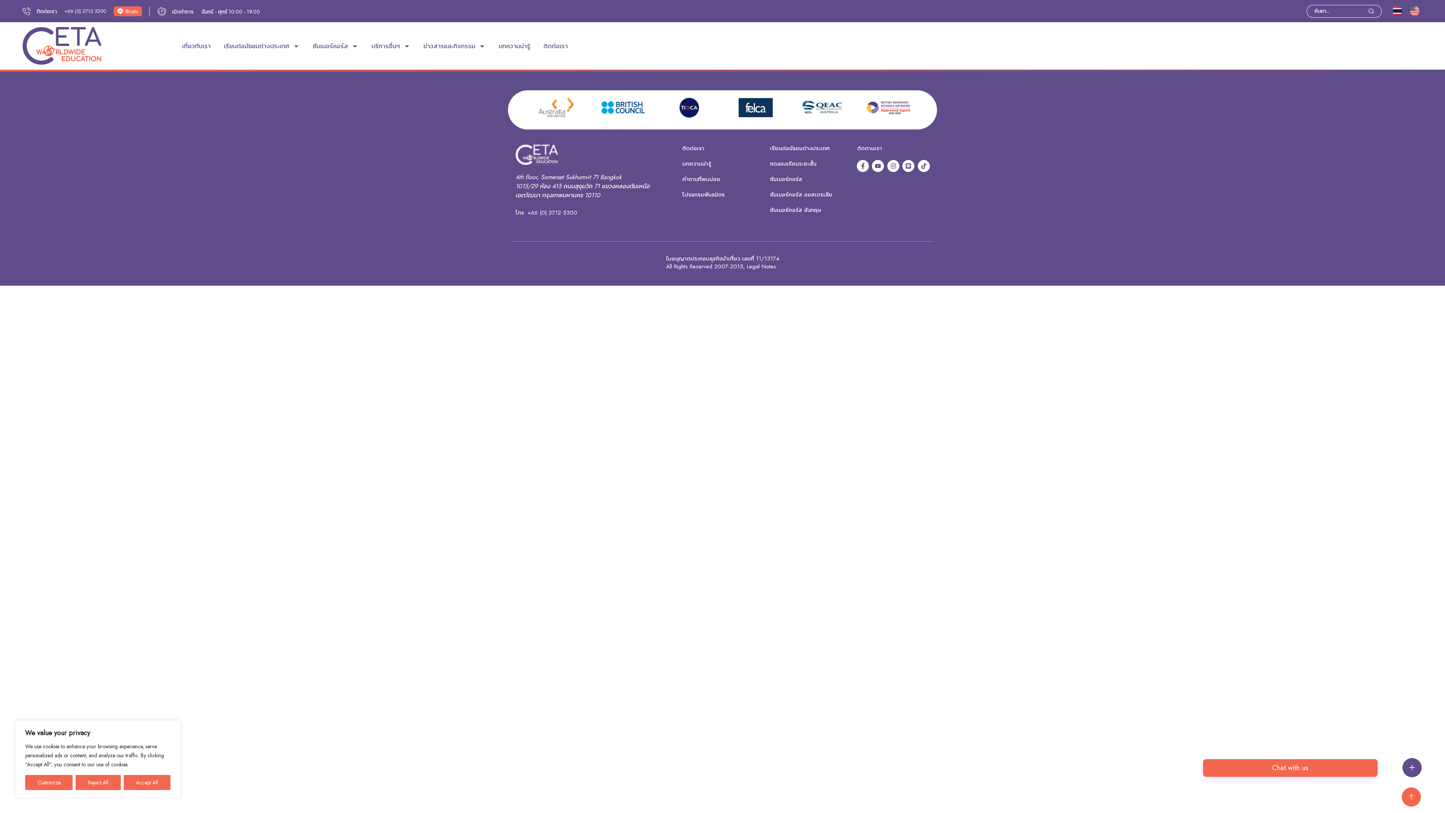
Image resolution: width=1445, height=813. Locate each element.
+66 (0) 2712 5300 (85, 11)
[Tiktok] (924, 166)
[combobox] (1338, 11)
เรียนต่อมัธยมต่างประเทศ (256, 45)
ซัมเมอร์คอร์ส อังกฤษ (795, 210)
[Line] (908, 166)
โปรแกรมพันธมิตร (703, 194)
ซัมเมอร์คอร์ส (330, 45)
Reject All (98, 782)
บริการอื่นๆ (385, 45)
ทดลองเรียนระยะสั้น (793, 164)
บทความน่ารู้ (514, 45)
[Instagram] (893, 166)
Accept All (147, 782)
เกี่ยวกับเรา (196, 45)
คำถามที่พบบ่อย (701, 179)
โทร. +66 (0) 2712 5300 (546, 213)
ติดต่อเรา (555, 45)
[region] (98, 759)
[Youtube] (878, 166)
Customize (49, 782)
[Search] (1375, 11)
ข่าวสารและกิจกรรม (449, 45)
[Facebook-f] (863, 166)
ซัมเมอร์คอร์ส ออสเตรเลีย (801, 194)
